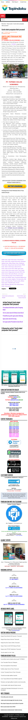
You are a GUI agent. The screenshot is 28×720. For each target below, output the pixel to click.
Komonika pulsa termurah (7, 697)
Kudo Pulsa (7, 261)
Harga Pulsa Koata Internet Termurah (10, 639)
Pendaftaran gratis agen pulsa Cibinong (13, 316)
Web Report (15, 2)
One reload (17, 284)
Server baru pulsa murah (11, 270)
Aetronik (12, 284)
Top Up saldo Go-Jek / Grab (7, 652)
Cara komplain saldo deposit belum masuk (11, 685)
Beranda (4, 23)
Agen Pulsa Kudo (12, 259)
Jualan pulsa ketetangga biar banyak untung (11, 700)
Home (2, 2)
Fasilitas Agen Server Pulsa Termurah (10, 669)
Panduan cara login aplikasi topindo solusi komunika (13, 682)
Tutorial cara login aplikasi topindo (9, 675)
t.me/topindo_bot (17, 523)
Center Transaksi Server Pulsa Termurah (10, 672)
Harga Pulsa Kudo (15, 261)
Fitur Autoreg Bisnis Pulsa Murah (9, 665)
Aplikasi (8, 2)
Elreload (7, 284)
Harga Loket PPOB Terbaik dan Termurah (11, 649)
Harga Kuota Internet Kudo (14, 265)
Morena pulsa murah (10, 275)
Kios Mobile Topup (9, 277)
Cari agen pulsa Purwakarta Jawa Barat (13, 322)
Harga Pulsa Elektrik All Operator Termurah (11, 636)
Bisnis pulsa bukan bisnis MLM (8, 706)
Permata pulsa (20, 279)
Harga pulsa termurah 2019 (15, 272)
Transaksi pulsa (9, 280)
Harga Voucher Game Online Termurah (10, 642)
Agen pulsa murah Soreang (9, 319)
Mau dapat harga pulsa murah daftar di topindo (12, 703)
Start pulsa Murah (12, 273)
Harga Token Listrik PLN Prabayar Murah (10, 646)
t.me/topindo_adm (14, 484)
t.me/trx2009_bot (14, 447)
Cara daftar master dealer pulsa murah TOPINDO (13, 659)
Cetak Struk (23, 2)
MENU (2, 15)
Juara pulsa (8, 286)
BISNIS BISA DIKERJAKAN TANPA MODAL (11, 710)
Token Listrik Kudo (9, 266)
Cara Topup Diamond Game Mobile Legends (11, 678)
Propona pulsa (16, 280)
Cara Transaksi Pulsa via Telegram (9, 662)
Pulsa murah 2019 (9, 268)
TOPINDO (13, 44)
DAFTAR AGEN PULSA (11, 246)
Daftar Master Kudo (14, 263)
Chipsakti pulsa (11, 282)
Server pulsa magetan (10, 279)
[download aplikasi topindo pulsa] (14, 466)
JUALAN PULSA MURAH (17, 248)
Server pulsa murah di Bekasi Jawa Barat (13, 313)
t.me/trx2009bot (14, 445)
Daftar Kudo (5, 259)
